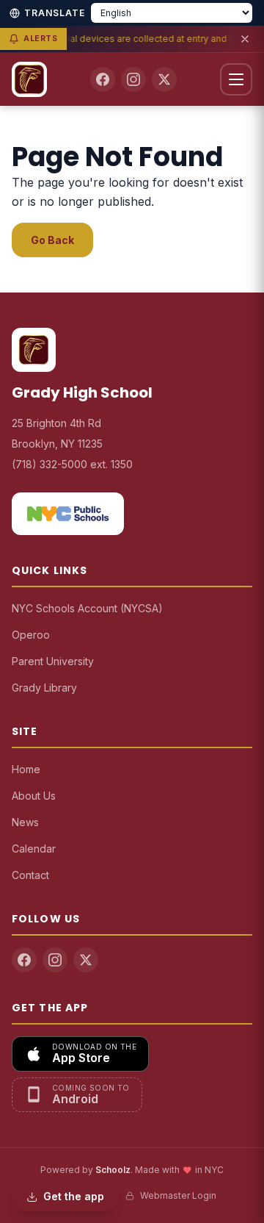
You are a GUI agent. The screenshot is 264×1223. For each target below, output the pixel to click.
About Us (34, 795)
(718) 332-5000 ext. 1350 (72, 464)
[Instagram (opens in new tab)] (133, 79)
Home (26, 769)
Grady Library (44, 687)
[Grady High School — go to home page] (29, 79)
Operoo (31, 634)
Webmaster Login (178, 1195)
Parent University (53, 661)
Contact (30, 875)
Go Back (52, 240)
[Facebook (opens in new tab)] (102, 79)
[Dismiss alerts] (245, 39)
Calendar (34, 848)
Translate (54, 12)
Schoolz (113, 1169)
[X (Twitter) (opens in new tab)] (164, 79)
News (25, 822)
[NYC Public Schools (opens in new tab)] (68, 513)
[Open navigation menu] (236, 79)
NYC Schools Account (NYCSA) (87, 608)
